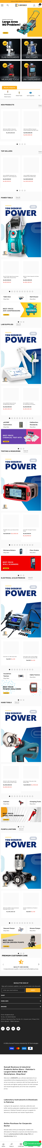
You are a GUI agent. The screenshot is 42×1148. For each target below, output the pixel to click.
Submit (33, 990)
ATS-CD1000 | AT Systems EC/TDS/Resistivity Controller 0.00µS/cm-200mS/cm (29, 404)
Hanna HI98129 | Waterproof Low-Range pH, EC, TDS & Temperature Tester (10, 176)
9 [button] (29, 291)
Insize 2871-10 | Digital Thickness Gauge (29, 530)
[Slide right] (38, 964)
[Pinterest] (13, 1028)
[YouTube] (18, 1028)
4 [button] (24, 144)
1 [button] (17, 144)
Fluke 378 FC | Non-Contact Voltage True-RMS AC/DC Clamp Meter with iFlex (30, 657)
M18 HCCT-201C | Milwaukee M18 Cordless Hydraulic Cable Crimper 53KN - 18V (10, 782)
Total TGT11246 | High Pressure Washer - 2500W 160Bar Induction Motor (10, 277)
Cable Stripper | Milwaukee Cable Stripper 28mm (29, 782)
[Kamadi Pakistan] (21, 309)
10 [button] (32, 291)
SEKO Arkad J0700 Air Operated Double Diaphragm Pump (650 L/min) (31, 130)
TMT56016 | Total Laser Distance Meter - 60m (11, 530)
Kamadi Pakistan (14, 1043)
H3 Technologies (33, 1043)
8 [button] (27, 291)
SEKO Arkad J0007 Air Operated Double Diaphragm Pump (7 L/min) (10, 130)
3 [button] (22, 144)
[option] (21, 22)
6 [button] (22, 291)
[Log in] (34, 5)
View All (18, 197)
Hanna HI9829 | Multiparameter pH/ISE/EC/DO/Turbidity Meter (30, 176)
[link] (21, 609)
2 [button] (19, 144)
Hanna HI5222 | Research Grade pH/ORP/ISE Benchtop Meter (9, 404)
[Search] (8, 5)
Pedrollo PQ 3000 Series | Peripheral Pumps (30, 908)
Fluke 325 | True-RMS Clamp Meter (10, 656)
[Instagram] (8, 1028)
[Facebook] (3, 1028)
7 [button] (24, 291)
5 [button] (19, 291)
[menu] (2, 5)
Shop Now (6, 299)
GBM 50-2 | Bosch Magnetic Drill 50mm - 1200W (31, 277)
